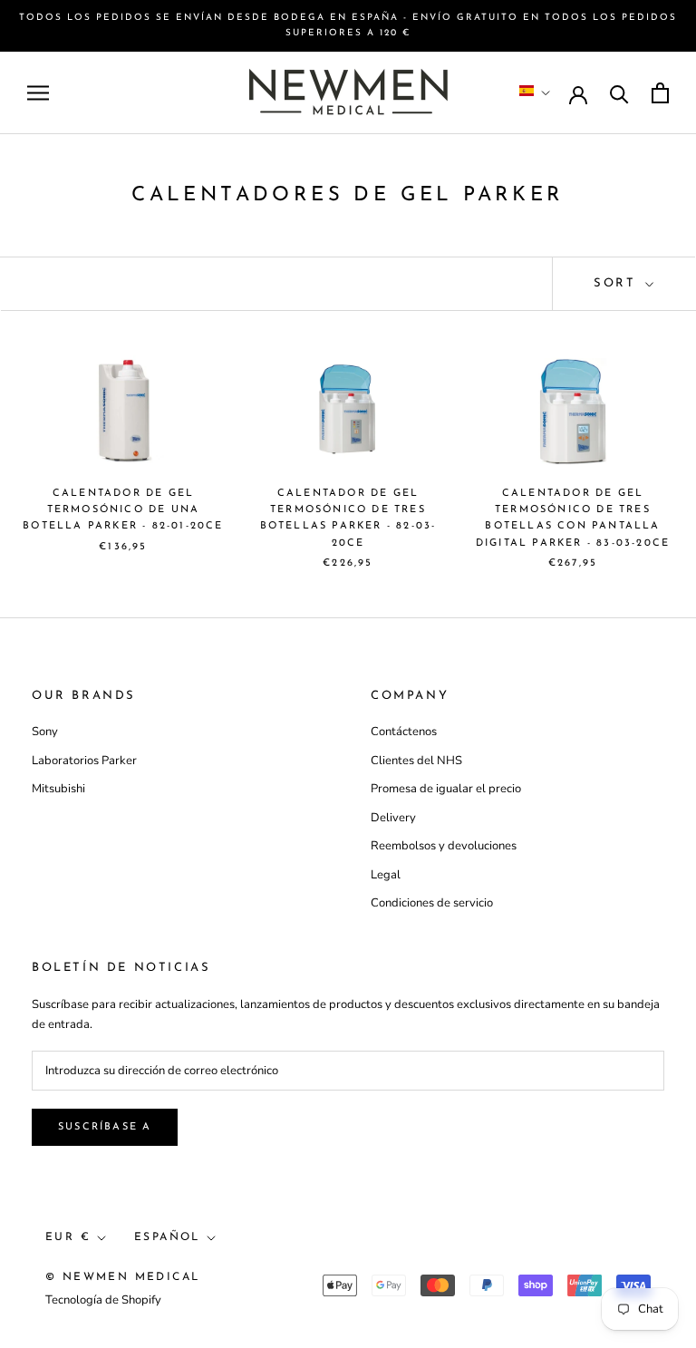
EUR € (68, 1237)
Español (167, 1237)
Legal (386, 875)
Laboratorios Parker (84, 760)
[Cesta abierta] (660, 92)
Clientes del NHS (416, 760)
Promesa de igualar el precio (446, 789)
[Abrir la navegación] (38, 93)
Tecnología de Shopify (103, 1300)
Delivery (393, 818)
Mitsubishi (58, 789)
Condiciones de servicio (432, 903)
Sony (45, 731)
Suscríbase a (104, 1127)
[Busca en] (619, 92)
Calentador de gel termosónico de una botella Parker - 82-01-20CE (123, 510)
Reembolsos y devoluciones (444, 846)
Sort (618, 283)
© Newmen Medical (122, 1277)
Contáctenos (404, 731)
